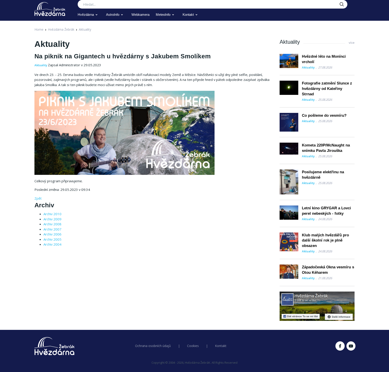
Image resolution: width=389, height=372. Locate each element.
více (352, 42)
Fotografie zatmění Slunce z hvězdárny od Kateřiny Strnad (327, 88)
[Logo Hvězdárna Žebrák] (49, 9)
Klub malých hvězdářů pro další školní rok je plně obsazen (325, 240)
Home (38, 29)
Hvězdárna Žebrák (61, 29)
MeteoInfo (163, 14)
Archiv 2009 (52, 219)
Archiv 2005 (52, 239)
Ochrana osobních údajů (153, 346)
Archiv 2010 (52, 214)
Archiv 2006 (52, 234)
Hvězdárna (86, 14)
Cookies (193, 346)
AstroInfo (112, 14)
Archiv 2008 (52, 224)
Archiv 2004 (52, 244)
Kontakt (188, 14)
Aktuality (85, 29)
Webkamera (140, 14)
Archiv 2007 (52, 229)
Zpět (38, 198)
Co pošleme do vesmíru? (324, 115)
